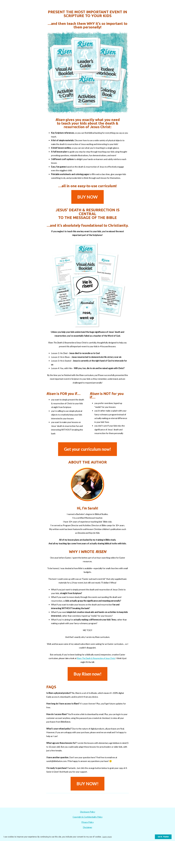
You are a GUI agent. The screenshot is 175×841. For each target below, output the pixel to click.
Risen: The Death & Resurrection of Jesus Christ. (96, 658)
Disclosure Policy (87, 811)
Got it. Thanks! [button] (163, 837)
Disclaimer (87, 827)
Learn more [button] (107, 837)
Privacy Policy (87, 822)
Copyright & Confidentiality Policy (87, 817)
